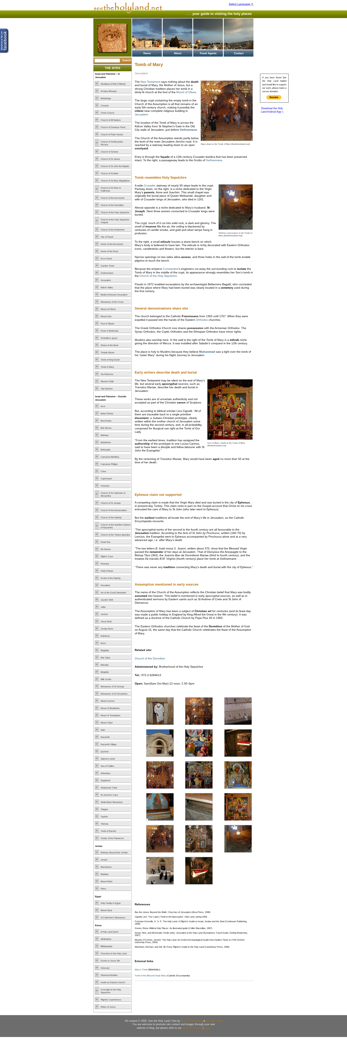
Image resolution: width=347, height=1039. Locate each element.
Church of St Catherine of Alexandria (113, 494)
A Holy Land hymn (109, 932)
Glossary (105, 968)
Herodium (105, 585)
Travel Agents (208, 53)
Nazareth (105, 737)
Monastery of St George (112, 686)
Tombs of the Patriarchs (112, 838)
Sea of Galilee (107, 766)
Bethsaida (105, 449)
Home (147, 53)
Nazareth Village (108, 744)
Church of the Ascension (113, 198)
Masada (104, 665)
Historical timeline (109, 975)
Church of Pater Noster (112, 134)
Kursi (103, 643)
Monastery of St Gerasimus (114, 694)
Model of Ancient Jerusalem (114, 294)
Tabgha (104, 809)
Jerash (104, 860)
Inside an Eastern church (113, 982)
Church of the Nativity (111, 517)
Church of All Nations (111, 120)
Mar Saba (105, 657)
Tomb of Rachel (108, 831)
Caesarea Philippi (109, 464)
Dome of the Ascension (112, 244)
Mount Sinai (106, 910)
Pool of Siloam (107, 323)
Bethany (105, 435)
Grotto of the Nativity (111, 578)
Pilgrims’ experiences (111, 999)
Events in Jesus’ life (110, 961)
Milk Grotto (106, 679)
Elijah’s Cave (107, 556)
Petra (103, 888)
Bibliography (106, 946)
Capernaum (106, 478)
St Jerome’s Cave (109, 795)
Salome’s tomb (108, 759)
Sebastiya (105, 773)
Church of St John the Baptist (115, 166)
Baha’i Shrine (107, 413)
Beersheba (106, 421)
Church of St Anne (109, 152)
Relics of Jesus (108, 1007)
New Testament (150, 81)
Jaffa (103, 607)
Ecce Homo (106, 258)
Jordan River (107, 628)
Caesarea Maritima (110, 457)
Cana (103, 471)
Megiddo (105, 672)
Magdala (105, 650)
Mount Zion (106, 316)
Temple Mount (107, 352)
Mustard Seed (214, 1020)
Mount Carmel (107, 701)
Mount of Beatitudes (110, 708)
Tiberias (104, 824)
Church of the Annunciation (114, 510)
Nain (103, 730)
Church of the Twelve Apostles (115, 535)
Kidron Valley (107, 287)
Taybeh (104, 816)
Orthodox (202, 319)
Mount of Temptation (110, 715)
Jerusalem (106, 280)
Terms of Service (192, 1027)
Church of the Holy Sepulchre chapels (115, 221)
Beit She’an (106, 428)
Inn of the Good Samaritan (113, 592)
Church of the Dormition (112, 205)
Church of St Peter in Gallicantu (111, 189)
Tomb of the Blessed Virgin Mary (150, 975)
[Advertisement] (182, 484)
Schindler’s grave (109, 338)
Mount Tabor (107, 722)
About (177, 53)
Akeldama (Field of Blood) (113, 84)
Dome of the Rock (109, 251)
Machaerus (106, 867)
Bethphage (106, 98)
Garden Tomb (107, 266)
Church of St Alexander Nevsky (112, 143)
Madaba (104, 874)
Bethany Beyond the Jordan (114, 852)
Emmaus (105, 563)
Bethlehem (106, 442)
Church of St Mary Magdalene (115, 180)
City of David (107, 237)
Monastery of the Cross (112, 302)
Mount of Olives (108, 309)
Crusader (150, 185)
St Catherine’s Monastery (113, 917)
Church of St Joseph (111, 503)
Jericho (104, 614)
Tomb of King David (110, 360)
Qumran (105, 751)
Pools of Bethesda (109, 331)
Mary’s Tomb (141, 969)
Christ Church (107, 113)
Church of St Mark (109, 173)
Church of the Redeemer (113, 229)
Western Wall (107, 381)
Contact (238, 53)
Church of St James (110, 159)
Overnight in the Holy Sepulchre (111, 991)
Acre (103, 406)
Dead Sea (105, 542)
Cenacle (105, 105)
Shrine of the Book (109, 345)
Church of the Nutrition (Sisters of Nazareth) (116, 526)
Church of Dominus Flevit (113, 127)
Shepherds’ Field (109, 787)
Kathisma (105, 636)
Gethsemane (107, 273)
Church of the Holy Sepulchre (115, 212)
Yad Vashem (107, 388)
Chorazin (105, 486)
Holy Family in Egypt (110, 903)
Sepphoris (105, 780)
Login (207, 1027)
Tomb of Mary (107, 367)
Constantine (170, 268)
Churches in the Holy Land (114, 953)
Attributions (106, 939)
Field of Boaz (107, 571)
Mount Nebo (106, 881)
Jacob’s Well (107, 600)
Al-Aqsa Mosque (109, 91)
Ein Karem (106, 549)
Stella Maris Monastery (112, 802)
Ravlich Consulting (192, 1020)
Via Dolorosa (107, 374)
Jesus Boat (106, 621)
